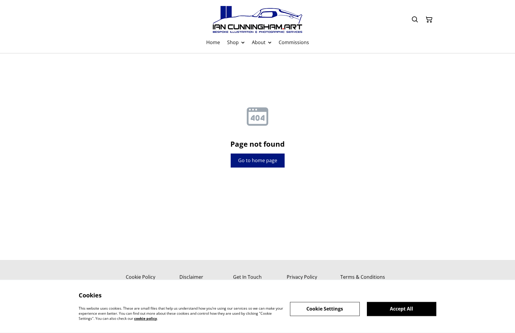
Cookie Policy (140, 277)
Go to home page (257, 160)
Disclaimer (191, 277)
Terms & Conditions (362, 277)
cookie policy (145, 318)
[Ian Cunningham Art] (257, 19)
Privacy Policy (302, 277)
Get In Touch (247, 277)
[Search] (415, 19)
